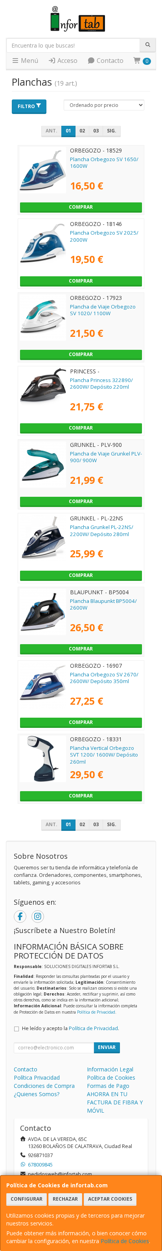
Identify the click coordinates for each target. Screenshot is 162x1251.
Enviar (107, 1047)
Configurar (26, 1199)
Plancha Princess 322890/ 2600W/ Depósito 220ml (101, 383)
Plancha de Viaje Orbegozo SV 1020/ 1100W (103, 310)
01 (68, 130)
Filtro (26, 106)
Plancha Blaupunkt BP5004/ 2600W (103, 604)
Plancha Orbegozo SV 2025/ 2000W (104, 236)
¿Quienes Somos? (36, 1094)
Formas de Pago (108, 1085)
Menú (28, 60)
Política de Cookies (125, 1241)
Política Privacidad (37, 1077)
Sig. (111, 130)
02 (82, 130)
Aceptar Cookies (110, 1199)
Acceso (66, 60)
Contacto (109, 60)
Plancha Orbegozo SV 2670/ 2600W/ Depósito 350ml (104, 678)
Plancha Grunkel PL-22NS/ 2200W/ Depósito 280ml (101, 530)
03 (96, 130)
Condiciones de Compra (44, 1085)
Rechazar (65, 1199)
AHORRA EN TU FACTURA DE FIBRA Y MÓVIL (115, 1102)
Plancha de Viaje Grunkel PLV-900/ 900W (106, 457)
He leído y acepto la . (70, 1028)
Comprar (81, 207)
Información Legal (110, 1069)
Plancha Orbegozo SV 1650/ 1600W (104, 162)
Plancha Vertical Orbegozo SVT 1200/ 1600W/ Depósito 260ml (104, 754)
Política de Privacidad (96, 1012)
